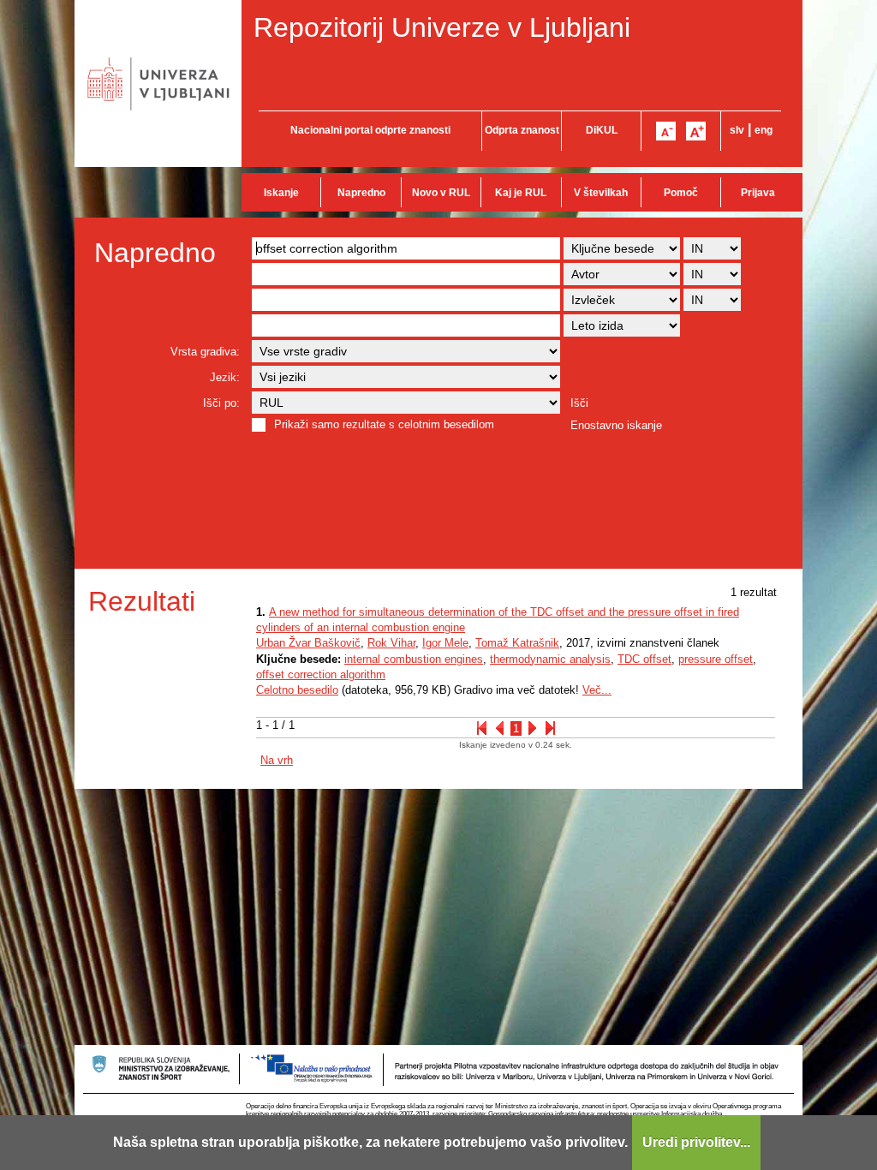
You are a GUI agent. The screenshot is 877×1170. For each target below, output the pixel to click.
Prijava (758, 193)
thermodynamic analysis (550, 659)
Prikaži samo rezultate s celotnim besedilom (384, 424)
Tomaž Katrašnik (517, 642)
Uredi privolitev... (696, 1142)
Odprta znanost (522, 130)
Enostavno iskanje (616, 425)
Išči (579, 403)
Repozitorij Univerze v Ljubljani (442, 27)
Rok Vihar (391, 642)
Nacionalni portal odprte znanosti (370, 130)
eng (764, 130)
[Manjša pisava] (666, 131)
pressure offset (715, 659)
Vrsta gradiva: (205, 351)
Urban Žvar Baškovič (308, 642)
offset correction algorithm (320, 674)
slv (737, 130)
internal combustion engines (413, 659)
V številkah (601, 193)
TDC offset (644, 659)
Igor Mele (445, 642)
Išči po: (221, 403)
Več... (597, 689)
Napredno (361, 193)
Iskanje (281, 193)
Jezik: (225, 377)
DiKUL (601, 130)
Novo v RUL (441, 193)
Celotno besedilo (297, 689)
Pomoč (681, 193)
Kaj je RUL (520, 193)
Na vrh (276, 760)
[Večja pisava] (696, 131)
